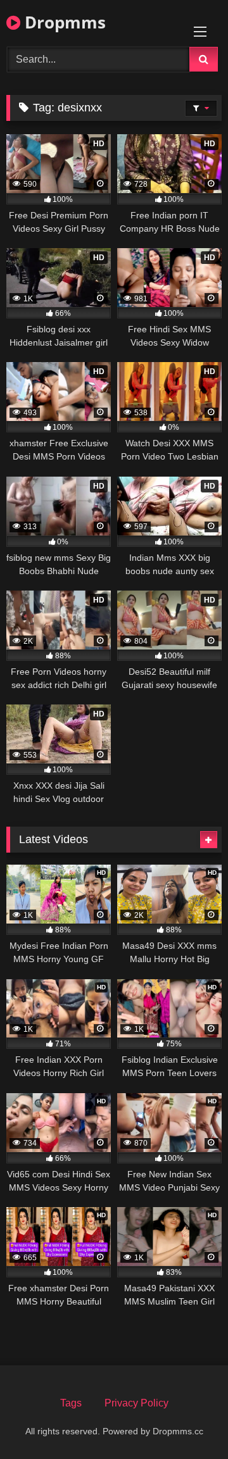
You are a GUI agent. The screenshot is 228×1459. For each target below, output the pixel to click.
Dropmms (63, 22)
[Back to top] (189, 1421)
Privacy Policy (136, 1403)
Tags (71, 1403)
